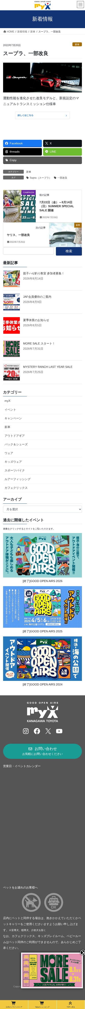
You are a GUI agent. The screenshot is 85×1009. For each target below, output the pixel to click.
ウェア (9, 453)
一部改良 (62, 177)
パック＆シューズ (16, 444)
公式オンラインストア (14, 1007)
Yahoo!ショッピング (42, 1007)
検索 (69, 251)
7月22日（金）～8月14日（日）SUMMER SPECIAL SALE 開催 (56, 206)
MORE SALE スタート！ (39, 343)
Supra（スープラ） (40, 177)
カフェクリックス (16, 487)
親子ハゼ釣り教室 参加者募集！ (43, 273)
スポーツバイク (15, 470)
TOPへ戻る (71, 1007)
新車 (77, 44)
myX (7, 400)
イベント (10, 409)
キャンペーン (13, 418)
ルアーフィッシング (18, 479)
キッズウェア (13, 461)
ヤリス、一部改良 (18, 235)
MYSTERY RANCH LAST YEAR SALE (47, 366)
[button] (42, 751)
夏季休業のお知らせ (36, 320)
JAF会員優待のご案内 (37, 296)
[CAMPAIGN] (19, 205)
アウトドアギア (15, 435)
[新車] (65, 231)
